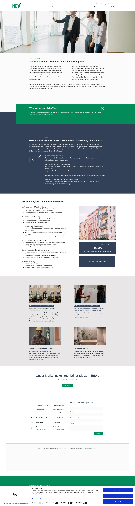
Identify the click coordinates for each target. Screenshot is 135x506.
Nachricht (72, 423)
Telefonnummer (74, 417)
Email (71, 411)
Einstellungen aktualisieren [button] (90, 448)
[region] (94, 218)
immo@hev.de (56, 422)
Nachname (90, 406)
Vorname (72, 406)
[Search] (119, 4)
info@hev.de (39, 422)
